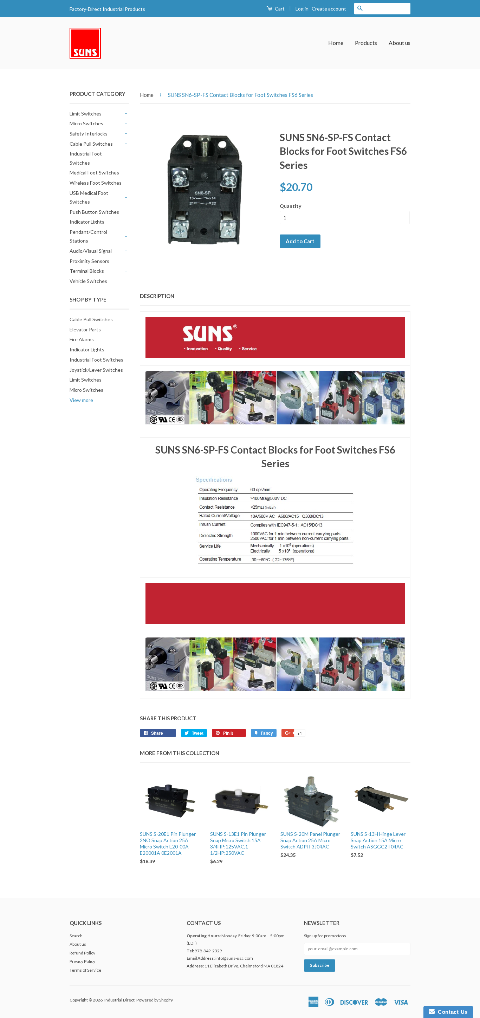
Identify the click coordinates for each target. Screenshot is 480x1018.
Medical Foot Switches (94, 173)
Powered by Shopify (154, 1000)
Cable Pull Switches (91, 144)
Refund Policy (82, 953)
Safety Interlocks (89, 134)
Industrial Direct (119, 1000)
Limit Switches (86, 114)
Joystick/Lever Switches (96, 370)
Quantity (290, 206)
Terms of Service (85, 970)
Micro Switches (86, 123)
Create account (329, 9)
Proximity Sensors (89, 261)
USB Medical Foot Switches (89, 197)
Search (76, 935)
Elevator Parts (85, 329)
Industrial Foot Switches (86, 158)
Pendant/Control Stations (88, 236)
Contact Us (451, 1012)
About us (399, 42)
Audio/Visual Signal (91, 251)
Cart (279, 9)
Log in (302, 9)
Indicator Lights (87, 222)
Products (366, 42)
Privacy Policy (82, 961)
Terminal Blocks (87, 271)
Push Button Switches (94, 212)
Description (157, 296)
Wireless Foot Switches (96, 183)
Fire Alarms (82, 339)
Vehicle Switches (88, 281)
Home (335, 42)
